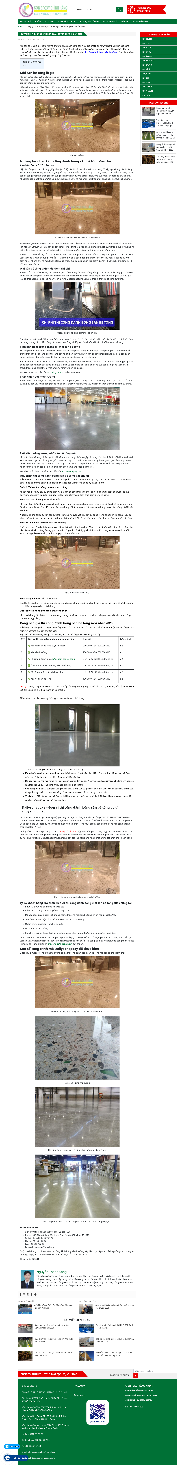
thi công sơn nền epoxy (60, 943)
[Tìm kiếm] (119, 9)
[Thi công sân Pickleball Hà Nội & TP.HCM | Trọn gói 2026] (86, 1328)
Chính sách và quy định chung (139, 1390)
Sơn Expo (146, 43)
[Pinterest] (28, 1294)
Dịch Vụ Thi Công (88, 21)
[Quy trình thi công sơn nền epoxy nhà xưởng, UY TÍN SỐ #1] (25, 1342)
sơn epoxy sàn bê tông (63, 658)
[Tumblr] (31, 1294)
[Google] (35, 1294)
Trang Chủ (22, 26)
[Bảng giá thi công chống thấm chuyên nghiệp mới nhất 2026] (25, 1328)
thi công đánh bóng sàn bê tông (100, 52)
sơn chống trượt (54, 372)
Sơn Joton (146, 74)
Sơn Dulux (146, 48)
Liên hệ (124, 21)
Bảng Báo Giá (110, 21)
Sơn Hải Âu (146, 69)
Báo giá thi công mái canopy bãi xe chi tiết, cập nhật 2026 (165, 147)
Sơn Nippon (147, 87)
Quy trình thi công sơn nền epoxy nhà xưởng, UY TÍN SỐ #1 (165, 135)
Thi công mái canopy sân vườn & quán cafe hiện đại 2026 (165, 159)
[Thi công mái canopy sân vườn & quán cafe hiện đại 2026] (25, 1356)
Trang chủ (25, 21)
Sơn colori (147, 39)
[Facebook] (20, 1294)
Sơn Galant (147, 65)
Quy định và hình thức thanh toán (141, 1395)
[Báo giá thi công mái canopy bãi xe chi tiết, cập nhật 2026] (86, 1342)
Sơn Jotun (146, 52)
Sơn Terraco (147, 91)
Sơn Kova (146, 82)
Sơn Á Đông (147, 56)
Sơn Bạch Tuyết (148, 61)
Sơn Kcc (145, 78)
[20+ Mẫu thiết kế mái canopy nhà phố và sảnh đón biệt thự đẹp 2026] (86, 1356)
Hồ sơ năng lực (141, 21)
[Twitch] (24, 1294)
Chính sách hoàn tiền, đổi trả (138, 1400)
